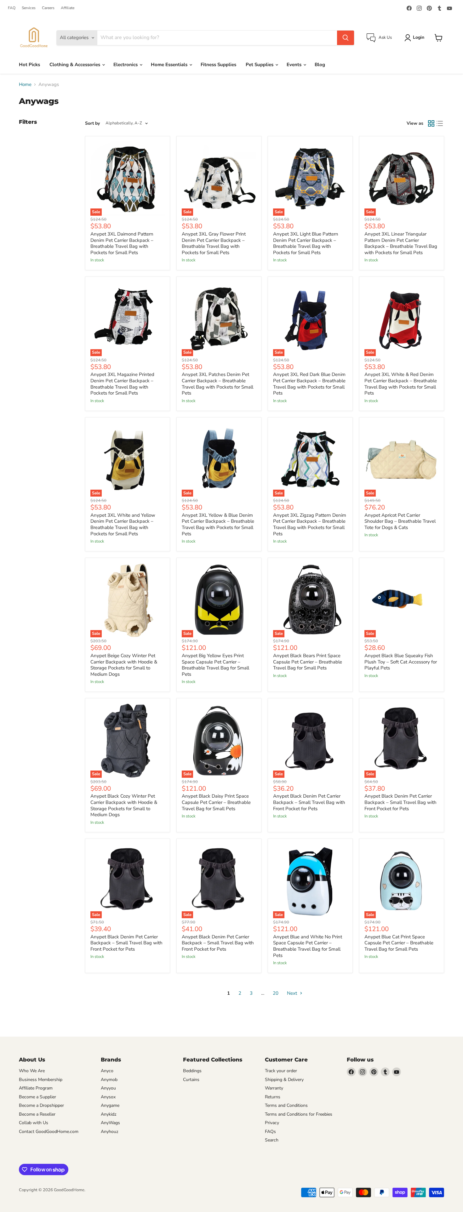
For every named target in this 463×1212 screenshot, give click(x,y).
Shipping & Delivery (284, 1080)
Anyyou (108, 1088)
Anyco (107, 1071)
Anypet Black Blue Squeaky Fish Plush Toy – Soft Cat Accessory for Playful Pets (400, 661)
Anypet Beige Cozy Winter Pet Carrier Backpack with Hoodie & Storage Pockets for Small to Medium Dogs (123, 664)
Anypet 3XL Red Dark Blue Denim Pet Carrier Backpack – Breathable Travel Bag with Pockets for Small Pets (309, 383)
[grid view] (431, 123)
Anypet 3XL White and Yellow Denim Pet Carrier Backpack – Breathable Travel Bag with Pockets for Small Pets (122, 524)
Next (292, 993)
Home (25, 84)
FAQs (270, 1132)
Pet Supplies (260, 64)
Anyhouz (109, 1132)
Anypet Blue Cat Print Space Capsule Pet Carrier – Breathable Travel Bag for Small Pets (398, 943)
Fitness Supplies (218, 64)
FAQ (11, 8)
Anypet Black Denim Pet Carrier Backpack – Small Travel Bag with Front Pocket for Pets (309, 802)
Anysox (108, 1097)
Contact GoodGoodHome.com (48, 1132)
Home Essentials (170, 64)
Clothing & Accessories (75, 64)
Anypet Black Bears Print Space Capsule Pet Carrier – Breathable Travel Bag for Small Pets (307, 661)
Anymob (109, 1080)
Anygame (110, 1105)
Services (29, 8)
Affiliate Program (36, 1088)
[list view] (440, 123)
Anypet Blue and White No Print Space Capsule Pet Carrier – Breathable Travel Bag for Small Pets (307, 946)
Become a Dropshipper (41, 1105)
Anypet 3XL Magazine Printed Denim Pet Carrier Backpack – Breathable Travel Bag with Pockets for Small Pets (122, 383)
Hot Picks (29, 64)
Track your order (281, 1071)
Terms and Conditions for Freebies (298, 1114)
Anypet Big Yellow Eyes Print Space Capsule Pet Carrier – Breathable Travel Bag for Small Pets (215, 664)
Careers (48, 8)
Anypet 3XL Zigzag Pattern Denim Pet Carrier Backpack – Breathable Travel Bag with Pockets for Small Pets (309, 524)
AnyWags (110, 1123)
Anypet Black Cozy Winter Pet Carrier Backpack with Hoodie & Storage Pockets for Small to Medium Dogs (123, 805)
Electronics (126, 64)
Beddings (192, 1071)
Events (295, 64)
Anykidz (109, 1114)
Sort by (92, 123)
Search (271, 1140)
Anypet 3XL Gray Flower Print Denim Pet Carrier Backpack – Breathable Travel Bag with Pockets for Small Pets (214, 243)
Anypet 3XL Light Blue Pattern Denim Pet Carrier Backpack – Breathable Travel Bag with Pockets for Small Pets (305, 243)
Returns (272, 1097)
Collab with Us (33, 1123)
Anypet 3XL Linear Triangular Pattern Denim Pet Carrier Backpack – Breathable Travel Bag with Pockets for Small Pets (400, 243)
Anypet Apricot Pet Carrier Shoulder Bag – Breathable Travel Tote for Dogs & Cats (400, 521)
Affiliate (67, 8)
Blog (320, 64)
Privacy (272, 1123)
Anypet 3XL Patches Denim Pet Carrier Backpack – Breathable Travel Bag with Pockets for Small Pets (217, 383)
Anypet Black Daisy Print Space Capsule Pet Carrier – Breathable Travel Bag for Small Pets (216, 802)
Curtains (191, 1080)
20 (275, 993)
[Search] (345, 38)
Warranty (274, 1088)
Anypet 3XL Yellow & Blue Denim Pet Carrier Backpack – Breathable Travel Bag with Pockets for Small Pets (218, 524)
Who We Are (32, 1071)
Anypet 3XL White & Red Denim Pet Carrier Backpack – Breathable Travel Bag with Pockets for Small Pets (400, 383)
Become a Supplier (37, 1097)
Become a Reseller (37, 1114)
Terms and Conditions (286, 1105)
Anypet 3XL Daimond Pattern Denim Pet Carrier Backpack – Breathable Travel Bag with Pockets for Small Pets (121, 243)
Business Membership (40, 1080)
